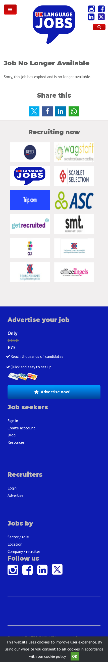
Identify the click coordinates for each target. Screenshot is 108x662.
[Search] (99, 27)
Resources (16, 442)
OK (74, 656)
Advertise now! (55, 392)
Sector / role (18, 536)
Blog (12, 434)
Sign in (13, 420)
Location (15, 544)
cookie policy (55, 656)
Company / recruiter (24, 551)
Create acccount (21, 427)
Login (12, 487)
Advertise (15, 495)
